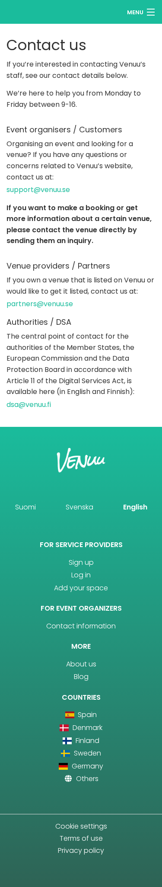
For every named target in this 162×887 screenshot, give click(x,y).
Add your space (81, 588)
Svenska (79, 507)
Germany (86, 766)
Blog (81, 677)
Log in (81, 575)
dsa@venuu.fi (28, 405)
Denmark (86, 728)
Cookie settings (81, 826)
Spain (86, 715)
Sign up (81, 562)
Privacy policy (81, 850)
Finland (86, 741)
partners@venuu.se (39, 304)
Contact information (81, 626)
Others (86, 779)
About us (81, 664)
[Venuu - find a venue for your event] (22, 11)
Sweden (86, 753)
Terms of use (81, 838)
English (135, 507)
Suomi (25, 507)
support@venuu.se (38, 190)
